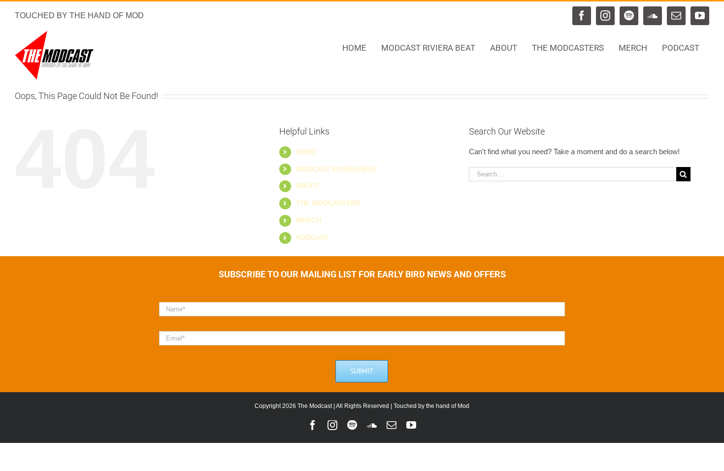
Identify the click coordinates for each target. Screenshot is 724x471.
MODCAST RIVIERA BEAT (337, 169)
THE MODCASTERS (328, 203)
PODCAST (312, 237)
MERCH (308, 220)
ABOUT (308, 186)
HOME (306, 152)
